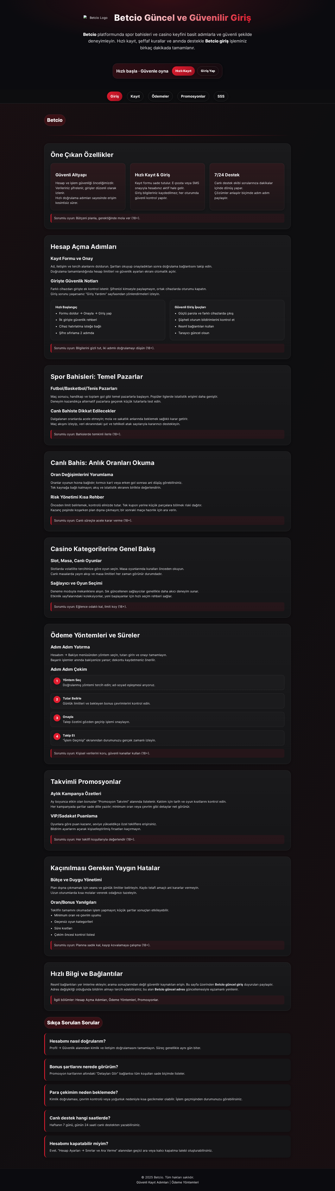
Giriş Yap (208, 71)
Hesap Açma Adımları (91, 1000)
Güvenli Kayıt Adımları (152, 1182)
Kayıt (135, 96)
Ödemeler (160, 96)
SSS (221, 96)
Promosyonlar (193, 96)
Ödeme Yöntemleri (122, 1000)
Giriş (115, 96)
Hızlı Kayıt (183, 71)
